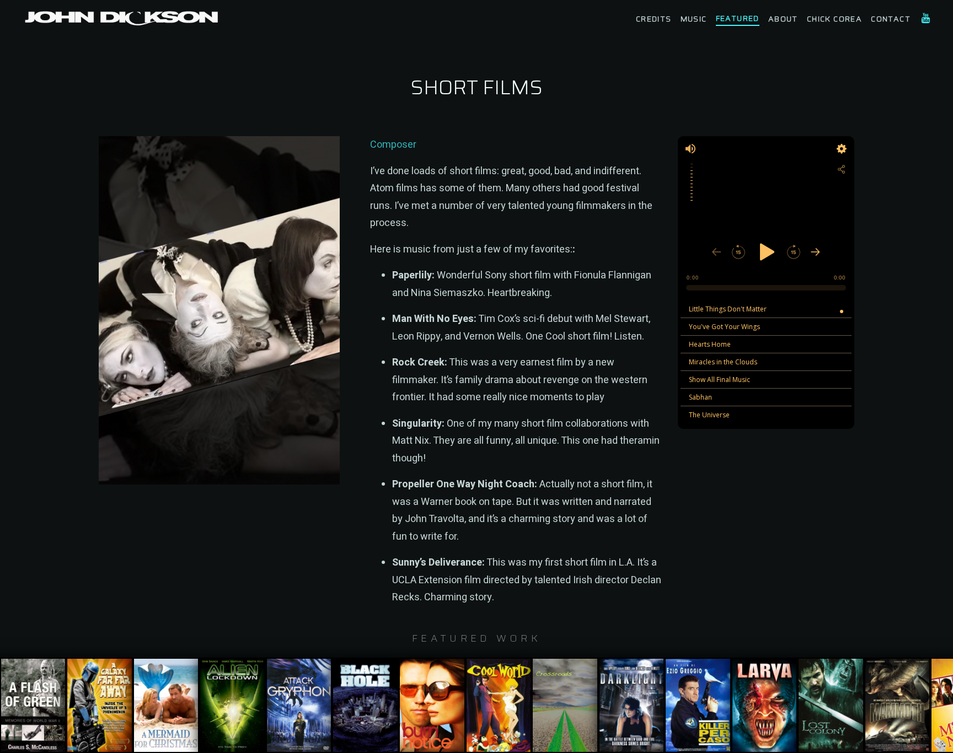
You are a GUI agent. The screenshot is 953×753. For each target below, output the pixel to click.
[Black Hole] (365, 705)
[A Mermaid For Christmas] (166, 705)
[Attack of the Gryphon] (299, 705)
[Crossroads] (565, 705)
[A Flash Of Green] (33, 705)
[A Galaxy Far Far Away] (99, 705)
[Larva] (764, 705)
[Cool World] (498, 705)
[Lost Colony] (830, 705)
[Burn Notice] (432, 705)
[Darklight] (631, 705)
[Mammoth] (897, 705)
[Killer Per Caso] (698, 705)
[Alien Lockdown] (232, 705)
